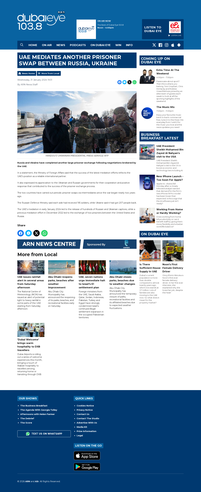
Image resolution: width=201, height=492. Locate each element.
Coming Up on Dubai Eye (155, 60)
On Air (47, 45)
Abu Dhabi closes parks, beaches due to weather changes (122, 280)
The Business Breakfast (33, 405)
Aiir (37, 481)
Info (129, 45)
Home (33, 45)
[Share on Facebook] (119, 82)
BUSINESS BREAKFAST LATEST (160, 136)
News (61, 45)
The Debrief (27, 418)
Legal (80, 435)
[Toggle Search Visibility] (21, 45)
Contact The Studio (88, 418)
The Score (26, 422)
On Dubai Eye (100, 45)
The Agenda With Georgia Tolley (38, 410)
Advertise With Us (87, 422)
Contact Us (83, 414)
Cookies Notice (85, 405)
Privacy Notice (85, 410)
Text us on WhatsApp (46, 433)
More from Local (50, 73)
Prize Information (86, 431)
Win (118, 45)
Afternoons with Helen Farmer (37, 414)
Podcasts (78, 45)
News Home (28, 73)
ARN (27, 481)
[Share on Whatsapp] (134, 82)
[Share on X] (129, 82)
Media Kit (82, 427)
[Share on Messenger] (124, 82)
